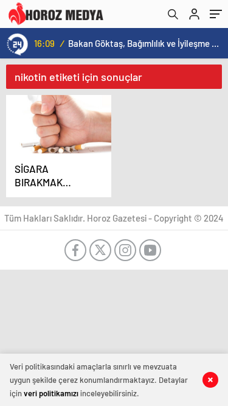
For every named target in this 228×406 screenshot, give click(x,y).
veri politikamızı (51, 393)
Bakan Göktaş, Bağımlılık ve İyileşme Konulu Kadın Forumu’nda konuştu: (145, 43)
